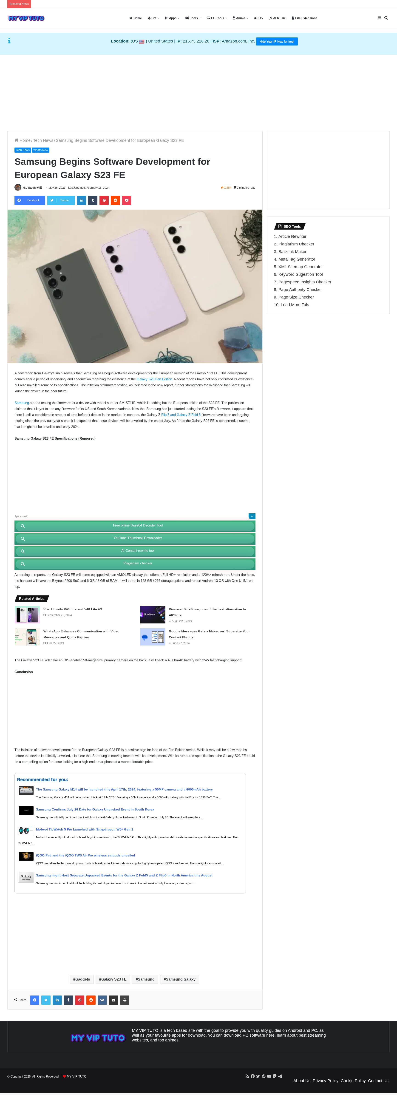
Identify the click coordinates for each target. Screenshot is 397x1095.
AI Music (279, 18)
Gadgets (82, 979)
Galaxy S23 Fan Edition (154, 379)
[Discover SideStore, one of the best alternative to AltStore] (152, 614)
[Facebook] (34, 1000)
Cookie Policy (353, 1080)
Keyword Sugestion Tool (300, 274)
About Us (301, 1080)
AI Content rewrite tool (137, 550)
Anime (240, 18)
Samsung (21, 403)
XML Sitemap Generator (300, 267)
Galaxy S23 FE (114, 979)
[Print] (124, 1000)
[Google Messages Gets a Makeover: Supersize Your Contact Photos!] (152, 637)
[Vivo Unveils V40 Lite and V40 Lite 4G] (27, 614)
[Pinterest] (104, 200)
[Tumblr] (92, 200)
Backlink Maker (292, 251)
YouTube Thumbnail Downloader (137, 538)
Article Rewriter (292, 236)
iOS (260, 18)
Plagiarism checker (137, 563)
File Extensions (305, 18)
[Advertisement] (198, 92)
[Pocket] (126, 200)
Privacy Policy (325, 1080)
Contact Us (378, 1080)
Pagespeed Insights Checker (304, 282)
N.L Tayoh (29, 187)
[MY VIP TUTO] (26, 18)
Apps (172, 18)
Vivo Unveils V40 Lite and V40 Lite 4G (72, 609)
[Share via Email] (113, 1000)
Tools (193, 18)
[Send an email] (41, 187)
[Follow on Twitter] (38, 187)
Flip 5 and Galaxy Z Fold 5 (181, 415)
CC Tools (217, 18)
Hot (153, 18)
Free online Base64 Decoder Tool (138, 525)
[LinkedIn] (81, 200)
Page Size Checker (296, 297)
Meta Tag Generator (296, 259)
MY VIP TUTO (76, 1076)
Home (137, 18)
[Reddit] (115, 200)
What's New (40, 150)
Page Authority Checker (300, 289)
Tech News (43, 140)
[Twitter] (46, 1000)
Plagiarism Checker (296, 244)
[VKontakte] (102, 1000)
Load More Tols (295, 304)
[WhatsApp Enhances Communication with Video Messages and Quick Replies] (27, 637)
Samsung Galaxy (181, 979)
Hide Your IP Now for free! (277, 41)
